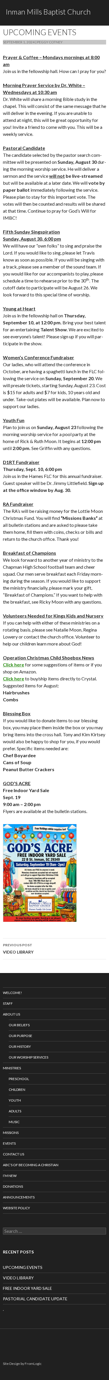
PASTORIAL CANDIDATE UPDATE (35, 1298)
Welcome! (12, 992)
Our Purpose (20, 1036)
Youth (15, 1100)
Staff (8, 1003)
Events (9, 1143)
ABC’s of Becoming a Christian (30, 1165)
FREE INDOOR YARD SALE (27, 1288)
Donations (13, 1186)
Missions (11, 1132)
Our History (20, 1046)
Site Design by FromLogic (22, 1363)
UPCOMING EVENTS (22, 1267)
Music (14, 1122)
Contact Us (13, 1154)
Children (17, 1089)
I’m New (10, 1175)
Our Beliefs (19, 1025)
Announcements (19, 1197)
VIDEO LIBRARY (18, 948)
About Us (11, 1014)
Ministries (12, 1068)
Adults (15, 1111)
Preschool (19, 1079)
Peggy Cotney (49, 42)
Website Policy (16, 1208)
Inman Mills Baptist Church (48, 11)
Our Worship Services (28, 1057)
